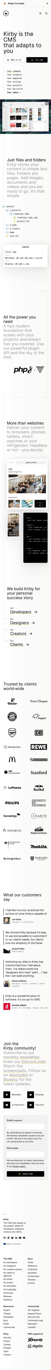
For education (9, 1286)
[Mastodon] (8, 1237)
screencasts (14, 1070)
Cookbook (32, 1269)
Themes (7, 1313)
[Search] (46, 13)
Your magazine (14, 78)
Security (7, 1337)
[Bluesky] (12, 1237)
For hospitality (9, 1289)
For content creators (12, 1269)
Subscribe (28, 1174)
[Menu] (40, 13)
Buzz (5, 1320)
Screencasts (18, 1105)
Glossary (32, 1279)
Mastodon (18, 1075)
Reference (32, 1266)
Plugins (6, 1310)
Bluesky (10, 1079)
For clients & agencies (9, 1274)
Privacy (6, 1341)
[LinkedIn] (16, 1237)
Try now (39, 60)
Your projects (14, 85)
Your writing (14, 82)
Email (14, 1120)
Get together (34, 1310)
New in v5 (16, 60)
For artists (7, 1279)
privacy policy (19, 1166)
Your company (14, 71)
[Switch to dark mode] (47, 103)
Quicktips (32, 1272)
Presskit (7, 1348)
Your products (14, 75)
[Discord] (24, 1237)
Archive (31, 1283)
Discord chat (33, 1061)
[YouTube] (20, 1237)
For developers (10, 1262)
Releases (7, 1296)
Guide (30, 1262)
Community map (35, 1320)
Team (5, 1351)
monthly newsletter (21, 1057)
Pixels (6, 1324)
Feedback (8, 1299)
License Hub (9, 1327)
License (6, 1344)
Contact (7, 1354)
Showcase (8, 1293)
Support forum (34, 1313)
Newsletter (8, 1317)
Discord (40, 1105)
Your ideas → (14, 92)
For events (8, 1282)
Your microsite (15, 89)
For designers (9, 1266)
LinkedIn (32, 1327)
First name (12, 1148)
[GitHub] (4, 1237)
